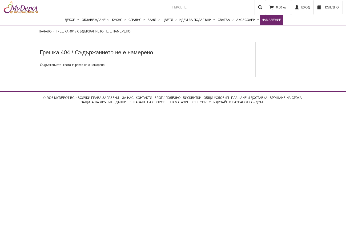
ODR (203, 102)
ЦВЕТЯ (167, 20)
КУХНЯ (117, 20)
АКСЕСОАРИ (245, 20)
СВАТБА (224, 20)
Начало (45, 31)
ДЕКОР (70, 20)
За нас (127, 98)
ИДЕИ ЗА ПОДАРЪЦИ (195, 20)
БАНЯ (152, 20)
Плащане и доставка (249, 98)
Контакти (144, 98)
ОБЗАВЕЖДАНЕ (94, 20)
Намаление (271, 20)
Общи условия (216, 98)
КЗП (194, 102)
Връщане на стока (286, 98)
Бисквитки (192, 98)
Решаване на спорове (148, 102)
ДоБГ (260, 102)
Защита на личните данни (103, 102)
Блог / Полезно (167, 98)
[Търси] (260, 7)
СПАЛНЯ (135, 20)
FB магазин (179, 102)
